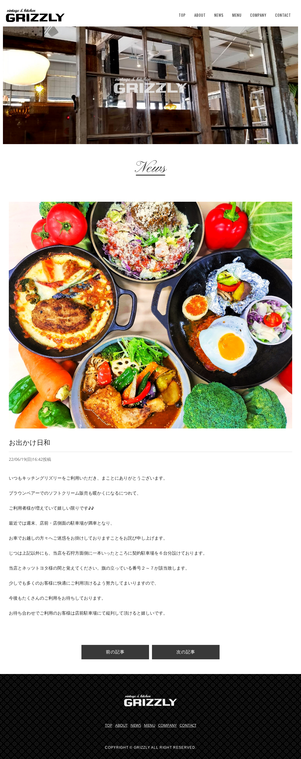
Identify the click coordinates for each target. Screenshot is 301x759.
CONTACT (283, 15)
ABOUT (200, 15)
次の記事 (185, 652)
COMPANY (258, 15)
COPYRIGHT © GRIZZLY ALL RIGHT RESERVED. (150, 747)
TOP (182, 15)
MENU (237, 15)
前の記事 (115, 652)
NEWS (219, 15)
